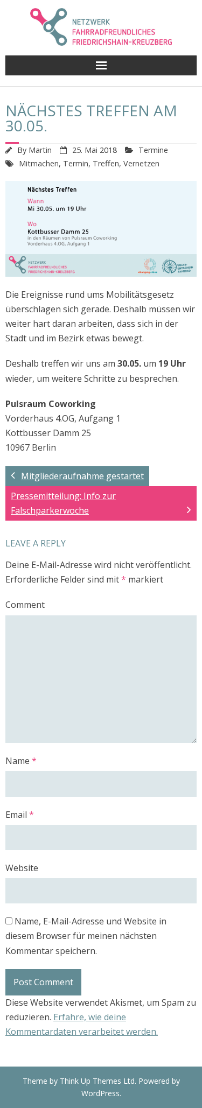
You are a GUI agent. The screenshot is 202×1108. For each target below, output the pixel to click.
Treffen (106, 163)
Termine (153, 150)
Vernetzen (141, 163)
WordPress (100, 1093)
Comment (25, 605)
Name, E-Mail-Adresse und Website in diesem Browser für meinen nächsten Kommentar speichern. (85, 935)
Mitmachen (39, 163)
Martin (40, 150)
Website (21, 868)
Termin (75, 163)
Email (19, 815)
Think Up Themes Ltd (97, 1081)
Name (21, 761)
